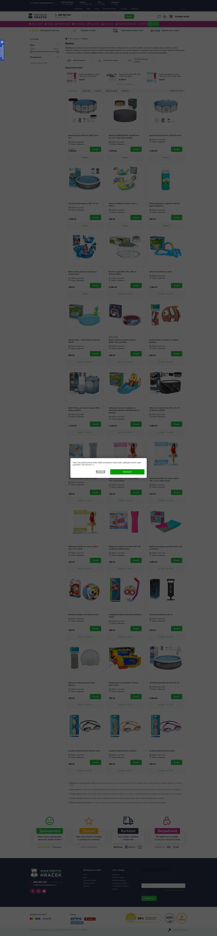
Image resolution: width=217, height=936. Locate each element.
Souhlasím (127, 472)
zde (93, 465)
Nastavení (100, 472)
